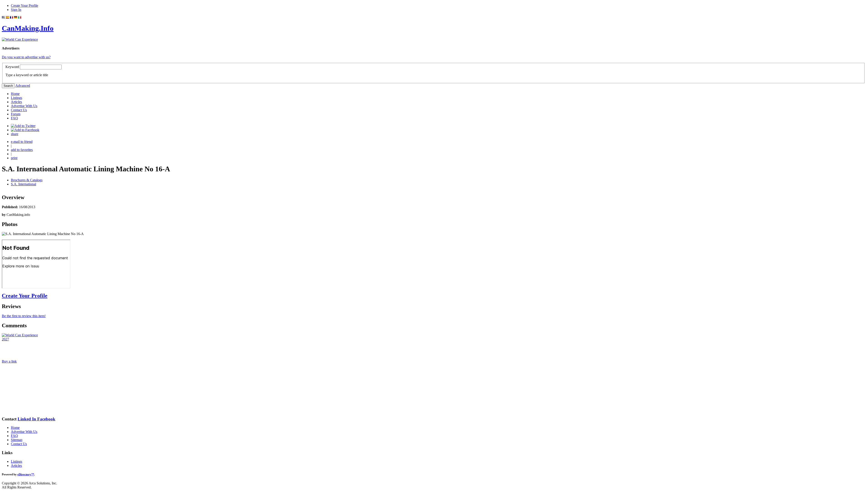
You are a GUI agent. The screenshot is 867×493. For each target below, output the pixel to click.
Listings (16, 98)
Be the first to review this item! (24, 316)
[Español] (7, 17)
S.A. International (23, 184)
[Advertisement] (24, 389)
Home (15, 94)
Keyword (12, 67)
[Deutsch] (15, 17)
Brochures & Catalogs (26, 180)
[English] (3, 17)
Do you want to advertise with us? (26, 57)
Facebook (46, 419)
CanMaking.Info (28, 28)
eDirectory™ (25, 474)
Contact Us (19, 110)
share (14, 134)
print (14, 158)
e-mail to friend (22, 142)
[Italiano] (19, 17)
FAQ (14, 118)
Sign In (16, 10)
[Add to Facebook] (25, 130)
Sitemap (16, 440)
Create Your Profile (24, 5)
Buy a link (9, 361)
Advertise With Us (24, 106)
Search (8, 85)
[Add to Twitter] (23, 126)
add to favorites (22, 150)
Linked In (27, 419)
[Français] (11, 17)
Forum (15, 114)
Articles (16, 102)
